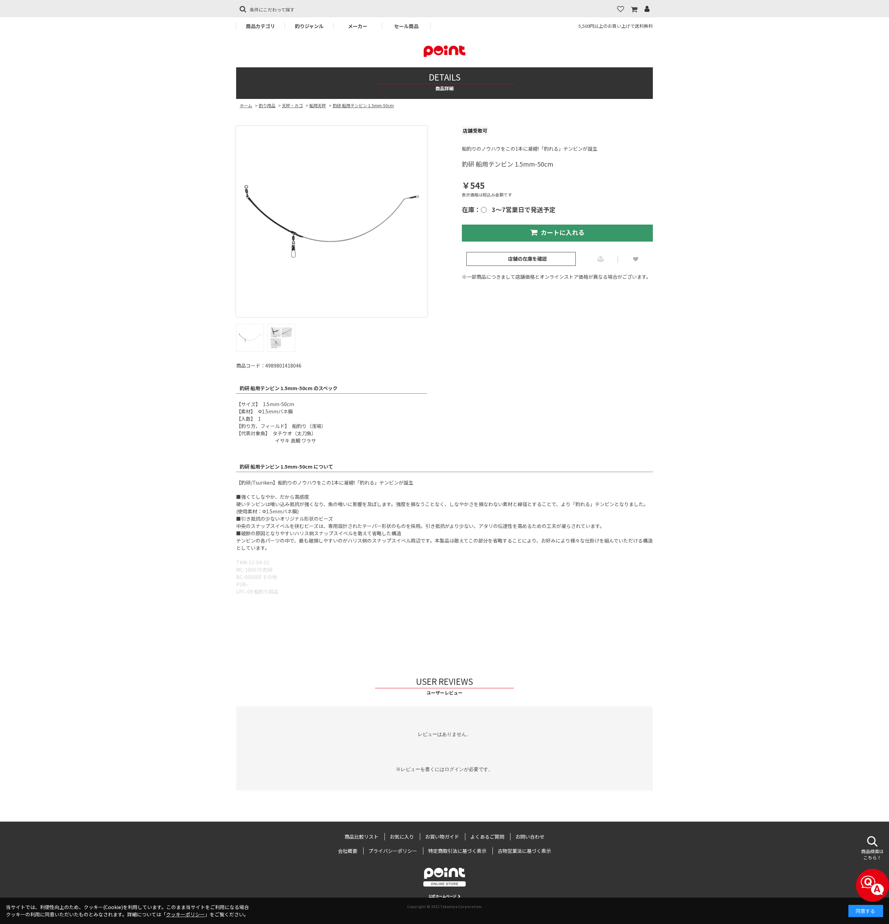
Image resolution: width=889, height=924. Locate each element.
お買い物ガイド (442, 836)
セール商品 (406, 26)
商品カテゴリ (260, 26)
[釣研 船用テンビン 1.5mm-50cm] (331, 221)
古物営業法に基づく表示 (524, 850)
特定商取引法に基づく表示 (457, 850)
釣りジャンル (309, 26)
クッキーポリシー (185, 914)
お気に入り (402, 836)
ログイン (454, 769)
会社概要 (347, 850)
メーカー (357, 26)
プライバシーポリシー (392, 850)
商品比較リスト (361, 836)
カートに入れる (562, 232)
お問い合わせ (530, 836)
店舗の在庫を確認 (527, 258)
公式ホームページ (442, 896)
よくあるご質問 (487, 836)
